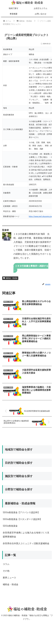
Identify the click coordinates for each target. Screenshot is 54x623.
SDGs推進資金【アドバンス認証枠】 (21, 512)
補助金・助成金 (11, 278)
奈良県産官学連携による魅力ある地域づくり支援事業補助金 (26, 534)
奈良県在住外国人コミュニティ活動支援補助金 (26, 543)
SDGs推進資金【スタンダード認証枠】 (22, 519)
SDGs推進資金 (10, 526)
